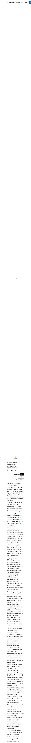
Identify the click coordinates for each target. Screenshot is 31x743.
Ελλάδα (15, 685)
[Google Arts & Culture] (12, 2)
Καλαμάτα (19, 519)
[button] (2, 2)
